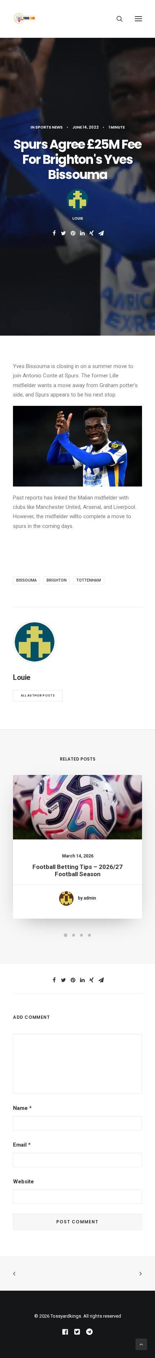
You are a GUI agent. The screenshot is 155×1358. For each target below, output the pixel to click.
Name (22, 1108)
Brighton (56, 580)
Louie (77, 218)
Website (23, 1181)
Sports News (49, 127)
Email (22, 1145)
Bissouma (26, 580)
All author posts (38, 695)
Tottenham (88, 580)
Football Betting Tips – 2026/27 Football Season (77, 870)
